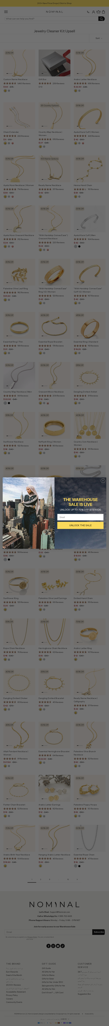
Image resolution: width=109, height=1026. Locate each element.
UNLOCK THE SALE (80, 525)
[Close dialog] (103, 481)
